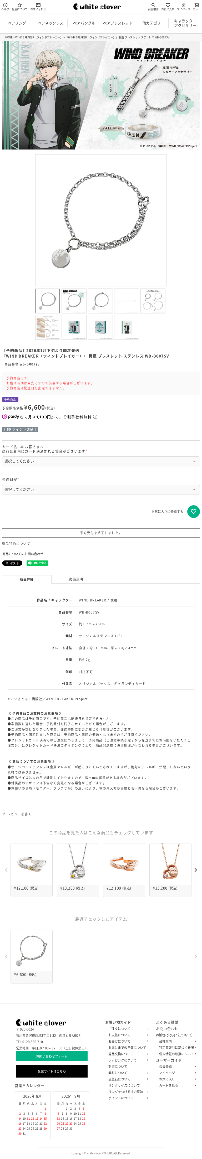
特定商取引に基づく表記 (176, 1047)
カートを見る (168, 1085)
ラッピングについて (122, 1060)
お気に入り (167, 9)
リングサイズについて (124, 1085)
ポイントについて (121, 1098)
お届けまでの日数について (127, 1047)
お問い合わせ (38, 9)
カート (197, 9)
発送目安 (11, 479)
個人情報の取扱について (176, 1053)
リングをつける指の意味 (125, 1091)
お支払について (119, 1035)
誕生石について (119, 1079)
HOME (9, 37)
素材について (117, 1072)
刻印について (117, 1066)
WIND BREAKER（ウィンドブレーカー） (39, 37)
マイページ (183, 9)
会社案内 (165, 1041)
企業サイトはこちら (52, 1071)
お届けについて (119, 1041)
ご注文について (119, 1028)
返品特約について (16, 543)
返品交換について (121, 1053)
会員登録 (165, 1066)
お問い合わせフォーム (52, 1056)
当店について (20, 9)
